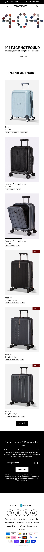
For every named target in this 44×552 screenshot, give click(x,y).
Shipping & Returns (32, 522)
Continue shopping (22, 56)
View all (22, 423)
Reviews (22, 529)
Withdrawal (20, 522)
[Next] (42, 2)
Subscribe (22, 469)
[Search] (7, 6)
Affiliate (22, 526)
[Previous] (2, 2)
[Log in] (36, 6)
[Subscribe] (36, 463)
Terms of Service (10, 519)
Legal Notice (23, 519)
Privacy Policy (34, 519)
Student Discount (32, 526)
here (16, 478)
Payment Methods (11, 526)
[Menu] (3, 6)
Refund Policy (9, 522)
